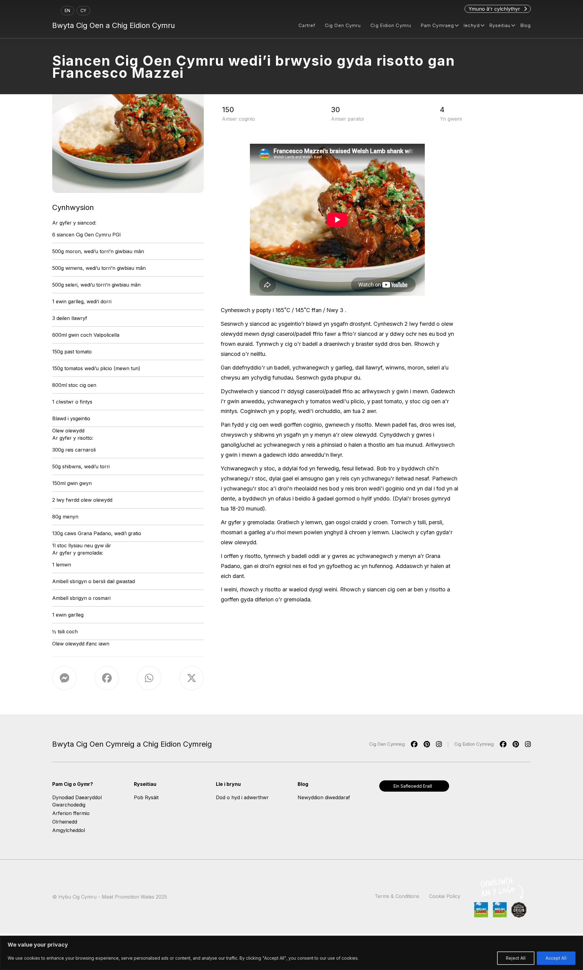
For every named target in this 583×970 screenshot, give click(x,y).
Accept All (556, 958)
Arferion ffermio (71, 813)
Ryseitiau (500, 25)
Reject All (516, 958)
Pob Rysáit (146, 797)
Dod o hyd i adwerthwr (242, 797)
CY (83, 10)
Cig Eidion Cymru (390, 25)
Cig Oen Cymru (343, 25)
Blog (525, 25)
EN (67, 10)
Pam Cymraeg (437, 25)
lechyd (472, 25)
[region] (291, 953)
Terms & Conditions (397, 896)
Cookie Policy (444, 896)
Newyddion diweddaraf (324, 797)
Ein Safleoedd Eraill (413, 786)
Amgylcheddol (68, 830)
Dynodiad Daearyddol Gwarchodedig (77, 801)
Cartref (306, 25)
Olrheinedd (64, 822)
